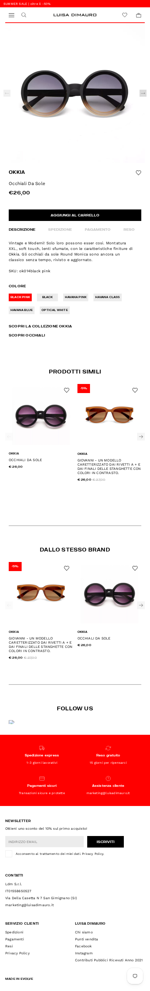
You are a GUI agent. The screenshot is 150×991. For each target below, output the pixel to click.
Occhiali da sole (25, 460)
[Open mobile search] (23, 15)
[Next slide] (143, 93)
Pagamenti (14, 939)
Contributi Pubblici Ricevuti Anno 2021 (109, 960)
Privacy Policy (92, 854)
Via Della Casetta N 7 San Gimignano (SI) (41, 898)
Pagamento (98, 229)
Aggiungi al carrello (75, 215)
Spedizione (60, 229)
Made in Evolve (19, 979)
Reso (129, 229)
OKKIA (17, 172)
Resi (9, 946)
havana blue (21, 310)
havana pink (76, 297)
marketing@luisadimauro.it (29, 905)
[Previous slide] (6, 93)
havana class (107, 297)
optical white (55, 310)
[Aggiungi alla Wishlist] (138, 173)
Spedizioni (14, 932)
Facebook (83, 946)
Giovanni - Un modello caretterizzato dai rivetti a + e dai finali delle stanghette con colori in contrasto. (109, 466)
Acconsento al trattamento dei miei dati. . (60, 854)
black (47, 297)
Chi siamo (84, 932)
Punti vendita (86, 939)
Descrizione (22, 229)
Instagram (84, 953)
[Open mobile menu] (11, 15)
